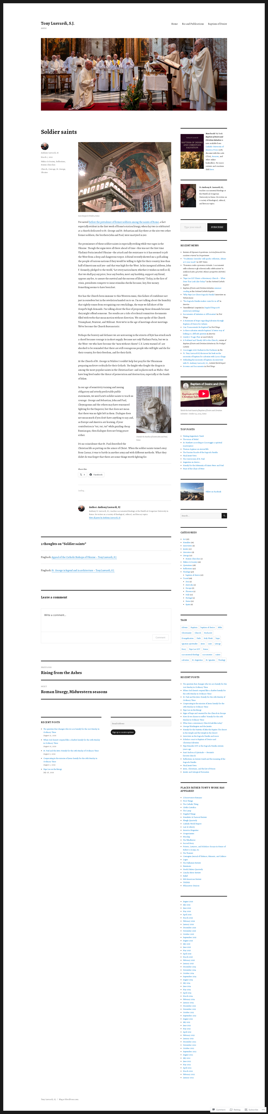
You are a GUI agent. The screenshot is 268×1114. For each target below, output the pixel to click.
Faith (199, 638)
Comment (160, 637)
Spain (188, 604)
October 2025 (188, 934)
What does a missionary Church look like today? (202, 723)
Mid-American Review (192, 879)
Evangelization (188, 638)
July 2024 (186, 983)
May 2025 (187, 950)
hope (218, 638)
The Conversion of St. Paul (194, 459)
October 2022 (188, 1048)
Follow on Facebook (213, 491)
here (212, 169)
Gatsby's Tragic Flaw (191, 337)
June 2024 (187, 986)
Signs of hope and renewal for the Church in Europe (204, 713)
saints (217, 654)
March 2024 (188, 996)
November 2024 (189, 970)
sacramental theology (190, 654)
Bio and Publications (193, 24)
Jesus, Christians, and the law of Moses (199, 768)
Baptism (194, 627)
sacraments (207, 654)
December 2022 (189, 1041)
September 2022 (189, 1051)
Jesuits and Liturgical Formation (196, 772)
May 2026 (187, 911)
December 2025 (189, 927)
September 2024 (189, 976)
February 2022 (189, 1074)
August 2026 (188, 901)
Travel (185, 578)
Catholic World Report (192, 823)
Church (44, 169)
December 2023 (189, 1006)
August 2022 (188, 1054)
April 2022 (187, 1067)
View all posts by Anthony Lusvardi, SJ (104, 517)
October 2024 (188, 973)
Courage (51, 169)
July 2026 (186, 904)
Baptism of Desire (217, 24)
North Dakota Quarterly (193, 869)
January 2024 (188, 1002)
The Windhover (189, 840)
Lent (210, 643)
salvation (185, 660)
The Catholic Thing (190, 804)
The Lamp (187, 810)
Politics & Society (48, 161)
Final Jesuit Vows (190, 455)
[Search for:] (201, 515)
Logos (185, 859)
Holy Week (208, 638)
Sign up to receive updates (123, 732)
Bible (220, 627)
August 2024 (188, 979)
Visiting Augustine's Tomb (193, 436)
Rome (188, 601)
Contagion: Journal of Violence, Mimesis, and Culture (204, 856)
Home (174, 24)
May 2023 (187, 1028)
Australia (189, 584)
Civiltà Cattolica (189, 807)
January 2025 (188, 963)
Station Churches (48, 164)
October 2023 (188, 1012)
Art (184, 539)
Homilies (186, 542)
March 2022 (188, 1071)
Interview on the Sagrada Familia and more (201, 736)
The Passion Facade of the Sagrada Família (200, 452)
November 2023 (189, 1009)
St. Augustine (197, 660)
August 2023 (188, 1019)
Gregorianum (188, 833)
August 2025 (188, 940)
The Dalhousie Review (192, 862)
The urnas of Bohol (190, 439)
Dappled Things (189, 814)
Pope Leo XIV (194, 649)
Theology (186, 571)
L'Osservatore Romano (192, 797)
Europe (189, 588)
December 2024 (189, 966)
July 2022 (186, 1058)
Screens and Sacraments (193, 366)
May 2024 (187, 989)
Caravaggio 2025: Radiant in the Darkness (200, 350)
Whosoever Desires (191, 885)
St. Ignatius (210, 660)
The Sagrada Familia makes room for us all (201, 301)
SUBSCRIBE (217, 227)
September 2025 (189, 937)
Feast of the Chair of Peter (194, 468)
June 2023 (187, 1025)
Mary (184, 649)
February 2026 (189, 921)
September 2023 (189, 1015)
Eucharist (208, 632)
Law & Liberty (189, 827)
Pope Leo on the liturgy (52, 769)
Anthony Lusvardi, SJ (49, 152)
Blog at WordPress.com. (69, 1099)
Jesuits (185, 549)
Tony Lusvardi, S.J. (57, 23)
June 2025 (187, 947)
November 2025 (189, 930)
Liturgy (186, 555)
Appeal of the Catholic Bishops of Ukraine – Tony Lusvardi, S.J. (84, 557)
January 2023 (188, 1038)
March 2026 (188, 917)
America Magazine (190, 830)
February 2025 (189, 960)
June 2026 (187, 908)
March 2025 (188, 957)
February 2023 (189, 1035)
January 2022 (188, 1077)
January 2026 (188, 924)
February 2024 (189, 999)
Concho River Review (192, 872)
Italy (187, 594)
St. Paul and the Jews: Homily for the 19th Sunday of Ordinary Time (71, 750)
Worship (186, 836)
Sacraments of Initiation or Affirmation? (199, 314)
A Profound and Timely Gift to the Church (200, 340)
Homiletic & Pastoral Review (195, 817)
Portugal (189, 598)
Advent (185, 627)
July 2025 (186, 944)
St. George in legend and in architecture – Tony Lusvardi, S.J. (83, 570)
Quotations (187, 565)
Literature (187, 552)
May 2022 (187, 1064)
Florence (189, 591)
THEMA (186, 882)
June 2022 (187, 1061)
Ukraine (44, 172)
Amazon (215, 156)
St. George (60, 169)
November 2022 (189, 1045)
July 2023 (186, 1022)
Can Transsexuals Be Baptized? (196, 327)
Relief (185, 876)
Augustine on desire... (192, 462)
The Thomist (188, 853)
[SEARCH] (224, 515)
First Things (188, 801)
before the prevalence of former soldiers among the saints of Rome (124, 222)
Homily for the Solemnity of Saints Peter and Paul (203, 465)
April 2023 (187, 1032)
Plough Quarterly (190, 820)
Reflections (60, 161)
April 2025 (187, 953)
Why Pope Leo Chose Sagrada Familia (199, 294)
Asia (187, 581)
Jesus (203, 643)
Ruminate (187, 866)
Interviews (187, 545)
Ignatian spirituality (190, 643)
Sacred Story (188, 843)
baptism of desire (193, 575)
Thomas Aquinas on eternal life (195, 449)
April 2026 (187, 914)
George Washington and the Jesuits (197, 726)
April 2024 (187, 992)
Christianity (187, 632)
